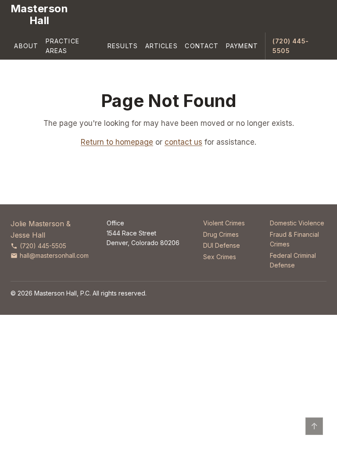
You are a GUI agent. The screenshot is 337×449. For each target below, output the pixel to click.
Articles (161, 46)
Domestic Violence (297, 223)
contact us (183, 142)
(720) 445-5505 (290, 45)
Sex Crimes (219, 256)
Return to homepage (117, 142)
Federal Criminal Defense (293, 260)
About (26, 46)
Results (123, 46)
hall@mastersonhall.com (54, 255)
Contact (202, 46)
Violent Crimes (224, 223)
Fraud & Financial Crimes (294, 239)
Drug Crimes (221, 234)
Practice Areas (62, 45)
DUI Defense (221, 245)
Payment (242, 46)
